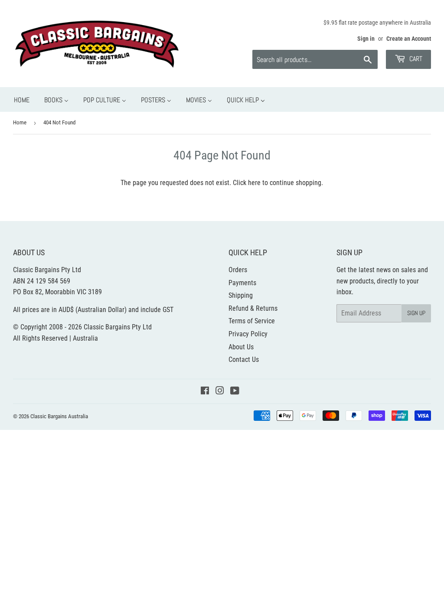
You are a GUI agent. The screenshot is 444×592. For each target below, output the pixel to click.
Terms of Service (252, 321)
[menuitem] (22, 99)
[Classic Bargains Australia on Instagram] (219, 391)
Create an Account (408, 38)
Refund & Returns (253, 308)
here (254, 183)
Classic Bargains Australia (59, 416)
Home (19, 122)
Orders (238, 270)
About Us (241, 347)
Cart (415, 58)
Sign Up (416, 313)
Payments (242, 283)
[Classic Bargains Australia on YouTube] (234, 391)
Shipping (241, 295)
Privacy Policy (248, 334)
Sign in (366, 38)
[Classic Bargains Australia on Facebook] (204, 391)
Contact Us (244, 359)
